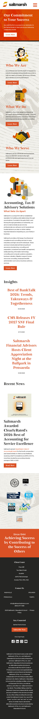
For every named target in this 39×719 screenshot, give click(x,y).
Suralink (21, 573)
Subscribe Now (20, 630)
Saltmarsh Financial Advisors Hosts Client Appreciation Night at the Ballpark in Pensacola (21, 354)
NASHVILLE (8, 592)
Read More (10, 465)
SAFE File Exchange (21, 577)
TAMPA (31, 597)
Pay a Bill (21, 567)
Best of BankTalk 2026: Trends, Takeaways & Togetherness (21, 297)
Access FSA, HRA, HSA (21, 580)
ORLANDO (31, 592)
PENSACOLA (8, 597)
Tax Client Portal (21, 570)
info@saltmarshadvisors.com (19, 603)
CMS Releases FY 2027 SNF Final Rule (21, 322)
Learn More (10, 35)
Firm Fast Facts (19, 637)
